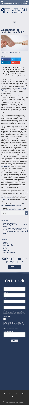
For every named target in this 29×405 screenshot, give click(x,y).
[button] (14, 22)
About (10, 393)
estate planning (8, 197)
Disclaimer (14, 396)
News (4, 247)
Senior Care (6, 250)
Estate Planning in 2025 (9, 223)
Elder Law (5, 242)
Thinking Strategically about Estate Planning (15, 230)
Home (5, 393)
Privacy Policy (22, 393)
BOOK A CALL (6, 199)
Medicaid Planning (8, 245)
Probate (5, 249)
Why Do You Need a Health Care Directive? (14, 228)
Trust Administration (9, 252)
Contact (15, 393)
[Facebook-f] (25, 2)
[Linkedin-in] (27, 2)
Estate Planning (7, 244)
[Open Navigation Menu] (2, 1)
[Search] (26, 213)
